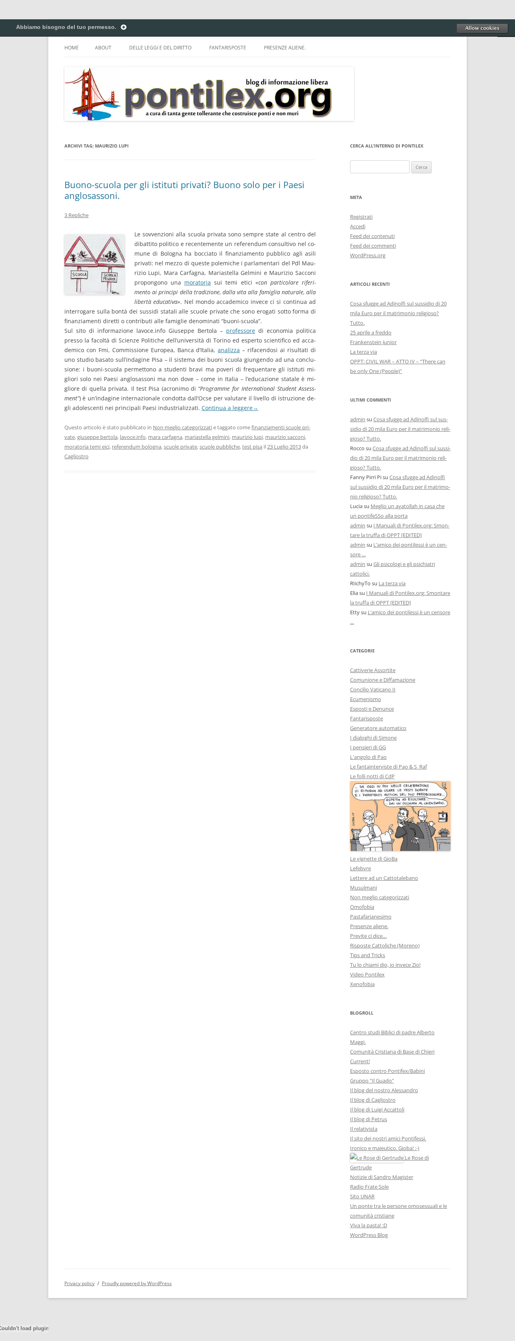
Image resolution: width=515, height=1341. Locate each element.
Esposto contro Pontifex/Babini (387, 1070)
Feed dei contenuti (372, 236)
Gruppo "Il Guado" (372, 1080)
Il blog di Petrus (368, 1119)
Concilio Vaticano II (373, 689)
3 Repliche (76, 215)
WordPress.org (367, 255)
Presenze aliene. (285, 47)
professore (240, 330)
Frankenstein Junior (373, 342)
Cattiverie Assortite (373, 670)
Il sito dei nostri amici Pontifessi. (388, 1138)
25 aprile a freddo (370, 332)
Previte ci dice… (368, 935)
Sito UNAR (362, 1196)
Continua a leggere (230, 408)
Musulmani (363, 887)
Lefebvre (360, 868)
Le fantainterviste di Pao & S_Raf (388, 766)
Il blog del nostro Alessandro (384, 1090)
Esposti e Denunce (372, 708)
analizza (229, 350)
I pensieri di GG (368, 747)
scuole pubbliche (220, 446)
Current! (360, 1061)
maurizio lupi (247, 437)
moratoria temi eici (86, 446)
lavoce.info (133, 437)
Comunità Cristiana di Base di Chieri (392, 1051)
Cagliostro (76, 456)
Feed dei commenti (373, 245)
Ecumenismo (365, 699)
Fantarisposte (227, 47)
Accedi (357, 226)
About (103, 47)
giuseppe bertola (97, 437)
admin (357, 419)
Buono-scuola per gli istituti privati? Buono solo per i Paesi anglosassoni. (184, 189)
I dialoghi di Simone (373, 737)
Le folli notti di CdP (372, 776)
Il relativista (363, 1128)
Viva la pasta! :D (368, 1225)
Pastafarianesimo (370, 916)
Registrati (361, 216)
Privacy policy (79, 1283)
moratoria (197, 282)
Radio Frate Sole (369, 1186)
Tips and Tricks (367, 955)
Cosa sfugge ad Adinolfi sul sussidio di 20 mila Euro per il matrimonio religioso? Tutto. (398, 313)
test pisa (252, 446)
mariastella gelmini (207, 437)
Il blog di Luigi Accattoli (377, 1109)
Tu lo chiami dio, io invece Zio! (385, 964)
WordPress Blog (369, 1234)
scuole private (180, 446)
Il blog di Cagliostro (373, 1099)
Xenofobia (362, 984)
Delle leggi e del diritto (160, 47)
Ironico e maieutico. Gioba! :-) (384, 1148)
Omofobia (362, 906)
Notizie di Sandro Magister (381, 1177)
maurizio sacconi (285, 437)
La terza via (363, 351)
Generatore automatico (378, 728)
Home (71, 47)
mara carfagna (165, 437)
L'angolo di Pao (368, 757)
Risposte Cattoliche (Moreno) (385, 945)
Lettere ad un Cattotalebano (384, 878)
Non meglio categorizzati (182, 427)
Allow (482, 28)
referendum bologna (136, 446)
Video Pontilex (367, 974)
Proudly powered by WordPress (137, 1283)
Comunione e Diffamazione (382, 679)
